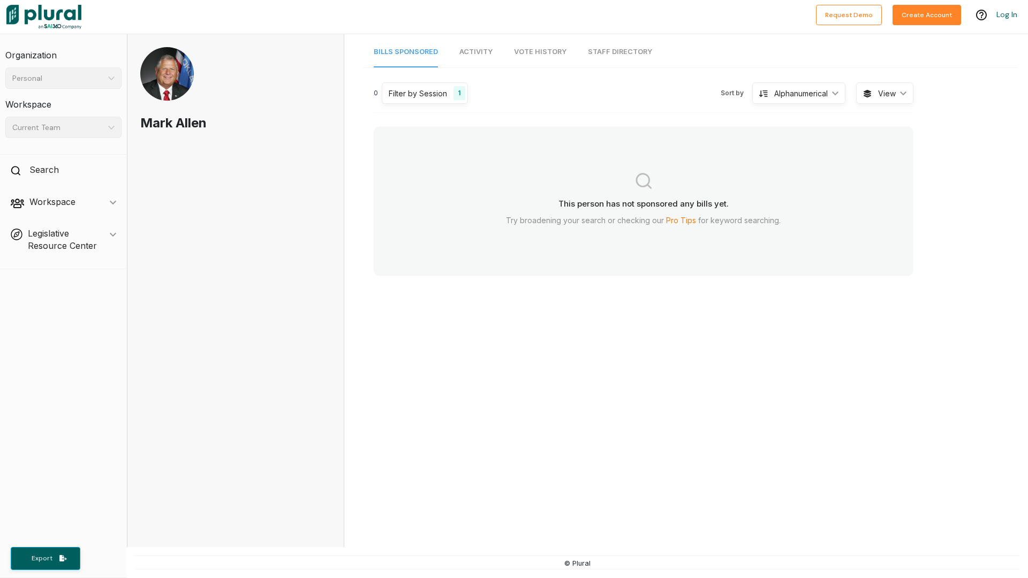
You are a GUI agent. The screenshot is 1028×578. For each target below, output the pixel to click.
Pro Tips (681, 220)
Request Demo (849, 15)
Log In (1006, 14)
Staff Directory (620, 52)
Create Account (927, 15)
